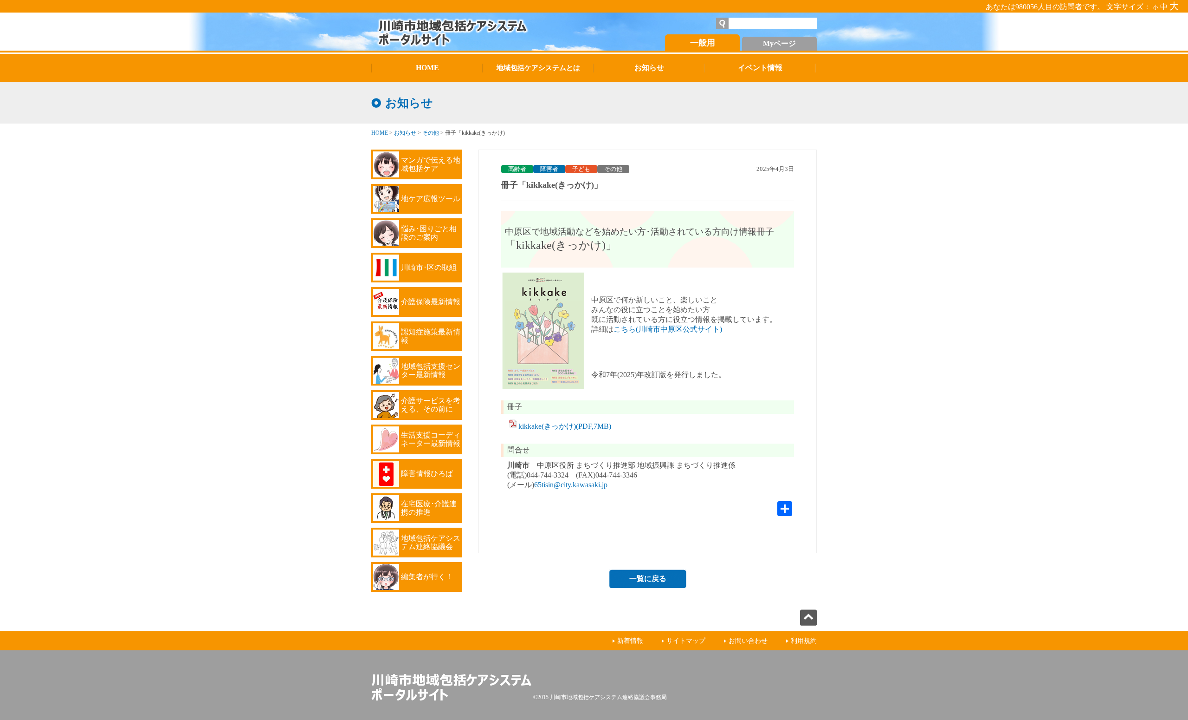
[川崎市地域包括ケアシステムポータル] (475, 32)
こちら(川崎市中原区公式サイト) (667, 329)
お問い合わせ (748, 640)
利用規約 (804, 640)
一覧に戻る (647, 579)
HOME (379, 133)
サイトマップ (685, 640)
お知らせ (405, 133)
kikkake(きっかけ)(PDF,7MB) (564, 426)
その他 (430, 133)
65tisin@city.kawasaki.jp (570, 485)
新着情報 (630, 640)
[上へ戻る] (808, 623)
